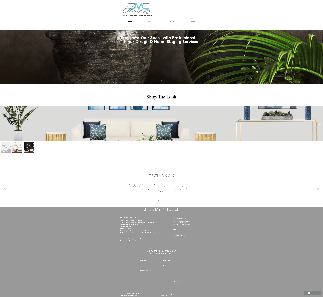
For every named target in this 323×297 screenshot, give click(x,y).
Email (175, 229)
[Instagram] (170, 294)
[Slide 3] (161, 80)
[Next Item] (320, 123)
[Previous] (9, 57)
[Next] (314, 57)
